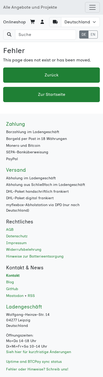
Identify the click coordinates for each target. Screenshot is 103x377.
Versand (16, 170)
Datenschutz (16, 236)
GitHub (12, 289)
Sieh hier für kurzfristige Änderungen (38, 352)
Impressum (16, 243)
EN (93, 34)
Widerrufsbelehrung (23, 249)
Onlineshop (14, 21)
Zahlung (15, 124)
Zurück (51, 74)
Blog (10, 282)
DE (84, 34)
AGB (9, 229)
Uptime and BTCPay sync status (34, 361)
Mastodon (15, 296)
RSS (31, 296)
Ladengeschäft (24, 307)
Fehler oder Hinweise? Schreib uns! (37, 369)
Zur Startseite (51, 94)
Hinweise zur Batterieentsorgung (35, 256)
